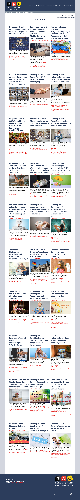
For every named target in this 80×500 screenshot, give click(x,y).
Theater (41, 281)
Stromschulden (25, 240)
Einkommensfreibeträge (14, 152)
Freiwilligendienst (22, 152)
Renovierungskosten (60, 151)
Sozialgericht (11, 371)
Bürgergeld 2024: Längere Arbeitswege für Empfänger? (18, 426)
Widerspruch (46, 149)
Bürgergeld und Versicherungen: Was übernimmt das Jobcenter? (59, 294)
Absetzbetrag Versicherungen (61, 320)
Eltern (58, 411)
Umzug (17, 322)
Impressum (42, 494)
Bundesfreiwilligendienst (21, 149)
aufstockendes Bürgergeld (36, 63)
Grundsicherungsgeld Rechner (52, 5)
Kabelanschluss (64, 366)
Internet (10, 320)
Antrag (33, 451)
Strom (62, 109)
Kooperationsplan (12, 194)
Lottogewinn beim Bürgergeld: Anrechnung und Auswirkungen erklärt (39, 294)
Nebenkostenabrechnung (14, 107)
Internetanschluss (16, 320)
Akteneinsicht (38, 148)
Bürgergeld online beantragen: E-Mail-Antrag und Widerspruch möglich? (39, 427)
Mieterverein (24, 106)
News (30, 5)
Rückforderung (12, 57)
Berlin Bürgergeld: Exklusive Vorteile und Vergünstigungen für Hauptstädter (39, 253)
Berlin (36, 279)
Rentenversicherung (40, 410)
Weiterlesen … (16, 55)
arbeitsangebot (14, 193)
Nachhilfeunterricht (62, 414)
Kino (38, 280)
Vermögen (32, 323)
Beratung (33, 279)
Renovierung (53, 151)
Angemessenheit (35, 236)
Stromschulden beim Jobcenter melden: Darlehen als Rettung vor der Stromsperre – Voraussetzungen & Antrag (18, 210)
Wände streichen (62, 153)
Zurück (11, 465)
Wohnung (53, 110)
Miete (57, 106)
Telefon (25, 320)
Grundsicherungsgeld (40, 5)
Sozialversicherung (33, 411)
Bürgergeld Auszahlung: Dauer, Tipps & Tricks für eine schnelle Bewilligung (40, 78)
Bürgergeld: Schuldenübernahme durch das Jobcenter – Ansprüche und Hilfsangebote (39, 340)
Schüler (10, 155)
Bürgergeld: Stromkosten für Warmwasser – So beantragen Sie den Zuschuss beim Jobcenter (59, 210)
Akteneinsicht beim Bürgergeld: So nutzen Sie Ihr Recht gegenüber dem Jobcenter (40, 122)
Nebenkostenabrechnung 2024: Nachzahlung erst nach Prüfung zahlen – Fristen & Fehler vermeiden (18, 79)
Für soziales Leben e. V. (16, 482)
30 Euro (53, 320)
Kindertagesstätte (33, 280)
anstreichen (54, 453)
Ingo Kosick (72, 17)
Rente (33, 5)
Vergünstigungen (33, 283)
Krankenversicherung (59, 324)
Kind (65, 411)
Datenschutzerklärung (50, 494)
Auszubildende (13, 149)
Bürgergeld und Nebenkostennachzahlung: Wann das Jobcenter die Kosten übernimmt (61, 78)
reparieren (53, 282)
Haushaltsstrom (39, 195)
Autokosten (54, 59)
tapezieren (67, 455)
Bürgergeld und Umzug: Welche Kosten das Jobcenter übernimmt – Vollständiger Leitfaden (19, 383)
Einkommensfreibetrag (18, 151)
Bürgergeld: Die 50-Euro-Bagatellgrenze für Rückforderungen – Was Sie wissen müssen (19, 30)
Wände (52, 457)
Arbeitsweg (13, 452)
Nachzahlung (32, 66)
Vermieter (21, 107)
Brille (53, 279)
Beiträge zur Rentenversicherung (38, 407)
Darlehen (24, 238)
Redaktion (58, 494)
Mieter (20, 106)
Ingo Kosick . (63, 40)
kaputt (52, 281)
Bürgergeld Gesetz (59, 322)
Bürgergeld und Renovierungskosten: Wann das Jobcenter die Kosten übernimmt (61, 122)
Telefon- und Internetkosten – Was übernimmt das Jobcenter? (18, 294)
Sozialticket (38, 281)
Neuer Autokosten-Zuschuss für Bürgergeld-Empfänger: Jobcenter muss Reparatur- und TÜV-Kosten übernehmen (60, 33)
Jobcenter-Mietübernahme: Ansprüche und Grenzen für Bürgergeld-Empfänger (18, 254)
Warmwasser (68, 241)
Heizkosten (61, 105)
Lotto (35, 322)
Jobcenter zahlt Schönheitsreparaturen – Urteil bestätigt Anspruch (60, 427)
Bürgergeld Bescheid (43, 451)
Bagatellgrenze (17, 56)
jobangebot (19, 193)
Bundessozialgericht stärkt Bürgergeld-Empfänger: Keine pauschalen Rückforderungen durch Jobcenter (38, 33)
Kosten (24, 281)
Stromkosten (66, 109)
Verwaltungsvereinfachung (14, 59)
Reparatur (63, 59)
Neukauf (58, 281)
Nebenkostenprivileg (65, 368)
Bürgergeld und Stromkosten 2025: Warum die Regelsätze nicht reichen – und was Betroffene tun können (39, 168)
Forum (71, 5)
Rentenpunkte (33, 410)
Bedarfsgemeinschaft (56, 238)
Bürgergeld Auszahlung (41, 104)
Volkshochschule (40, 283)
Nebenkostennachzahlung (56, 109)
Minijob (26, 153)
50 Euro (12, 56)
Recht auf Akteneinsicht (38, 149)
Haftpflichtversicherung (61, 195)
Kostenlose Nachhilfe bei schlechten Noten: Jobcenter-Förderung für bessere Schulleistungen (60, 384)
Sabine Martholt (62, 17)
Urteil (66, 59)
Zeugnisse (53, 415)
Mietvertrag (53, 455)
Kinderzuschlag (54, 412)
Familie (60, 5)
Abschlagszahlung (14, 238)
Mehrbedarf (62, 240)
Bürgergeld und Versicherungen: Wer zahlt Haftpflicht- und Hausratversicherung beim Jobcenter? (60, 168)
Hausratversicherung (55, 196)
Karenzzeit (53, 106)
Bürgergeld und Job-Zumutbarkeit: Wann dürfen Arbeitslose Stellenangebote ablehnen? (17, 168)
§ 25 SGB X (33, 148)
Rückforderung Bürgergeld (40, 66)
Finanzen (66, 5)
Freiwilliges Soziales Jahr (14, 153)
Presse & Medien (65, 494)
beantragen (37, 451)
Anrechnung (37, 320)
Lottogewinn (39, 322)
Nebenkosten (60, 106)
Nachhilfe (56, 414)
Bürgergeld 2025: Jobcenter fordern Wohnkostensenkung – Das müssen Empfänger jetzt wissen (39, 209)
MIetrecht (66, 454)
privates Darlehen (20, 370)
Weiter (24, 465)
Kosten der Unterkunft (59, 454)
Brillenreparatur (58, 279)
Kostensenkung (45, 236)
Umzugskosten (22, 322)
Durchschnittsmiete (14, 281)
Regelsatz (32, 196)
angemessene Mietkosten (15, 409)
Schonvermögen (45, 322)
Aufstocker (44, 63)
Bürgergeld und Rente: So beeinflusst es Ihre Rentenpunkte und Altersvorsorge (39, 383)
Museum (41, 280)
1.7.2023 (33, 320)
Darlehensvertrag (12, 368)
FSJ (19, 153)
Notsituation (19, 239)
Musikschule (45, 280)
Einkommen (46, 320)
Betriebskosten (55, 105)
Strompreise (19, 240)
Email (48, 451)
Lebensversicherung (55, 326)
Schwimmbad (32, 281)
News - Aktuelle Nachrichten (17, 12)
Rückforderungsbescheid (20, 57)
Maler (67, 149)
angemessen (54, 149)
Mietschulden (38, 365)
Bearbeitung (34, 104)
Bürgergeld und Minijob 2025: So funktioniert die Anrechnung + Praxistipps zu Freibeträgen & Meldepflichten (19, 124)
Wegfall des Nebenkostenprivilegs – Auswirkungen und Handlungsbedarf (60, 339)
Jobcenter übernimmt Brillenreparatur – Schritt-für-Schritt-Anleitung (60, 253)
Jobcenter (27, 12)
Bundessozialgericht (34, 65)
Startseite (7, 12)
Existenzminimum (22, 319)
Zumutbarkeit (22, 452)
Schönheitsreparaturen (55, 152)
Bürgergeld (40, 65)
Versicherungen (54, 327)
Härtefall (11, 239)
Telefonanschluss (12, 322)
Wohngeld (68, 414)
